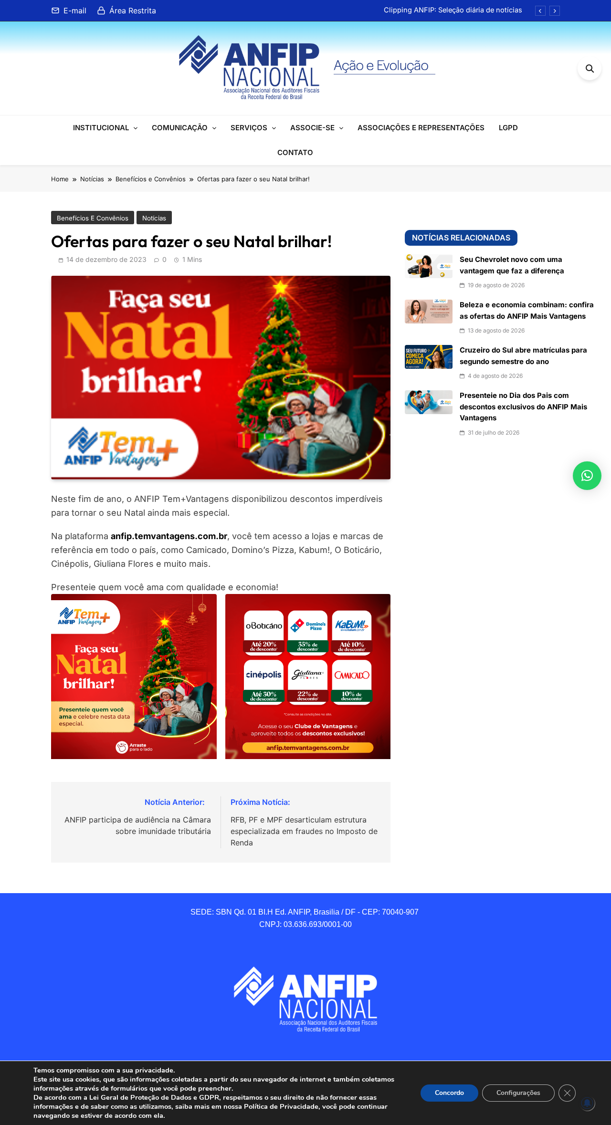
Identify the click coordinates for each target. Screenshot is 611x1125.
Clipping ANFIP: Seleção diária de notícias (453, 10)
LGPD (508, 127)
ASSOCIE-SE (312, 127)
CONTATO (295, 152)
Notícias (154, 218)
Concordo (449, 1092)
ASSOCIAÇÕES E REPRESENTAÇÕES (421, 127)
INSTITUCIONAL (101, 127)
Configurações (518, 1092)
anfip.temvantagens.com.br (169, 536)
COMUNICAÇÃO (180, 127)
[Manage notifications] (587, 1103)
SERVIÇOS (249, 127)
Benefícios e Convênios (92, 218)
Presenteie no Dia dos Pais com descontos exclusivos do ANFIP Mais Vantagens (523, 406)
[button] (587, 475)
